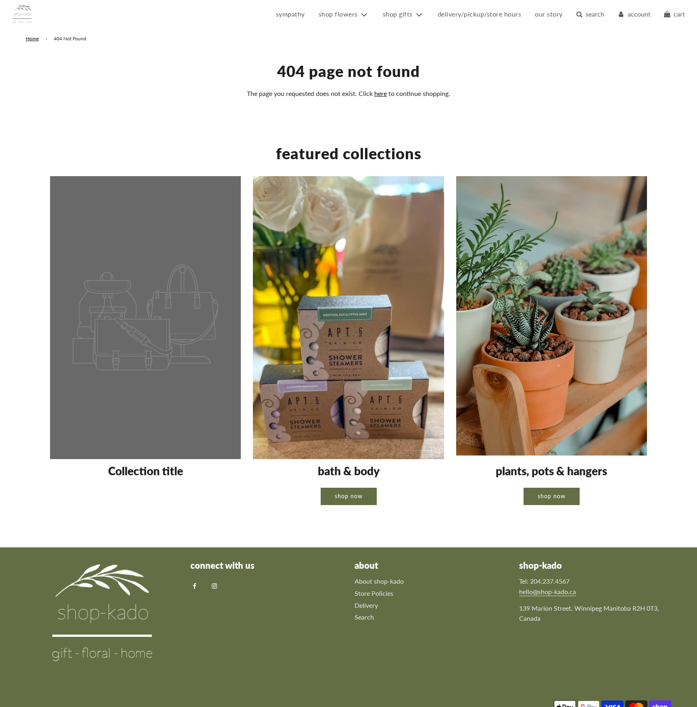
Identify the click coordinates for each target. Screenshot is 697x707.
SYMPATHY (290, 14)
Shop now (349, 496)
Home (32, 38)
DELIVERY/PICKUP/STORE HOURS (480, 14)
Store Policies (374, 593)
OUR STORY (549, 14)
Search (364, 617)
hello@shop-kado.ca (547, 591)
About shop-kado (379, 581)
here (380, 93)
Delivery (366, 605)
